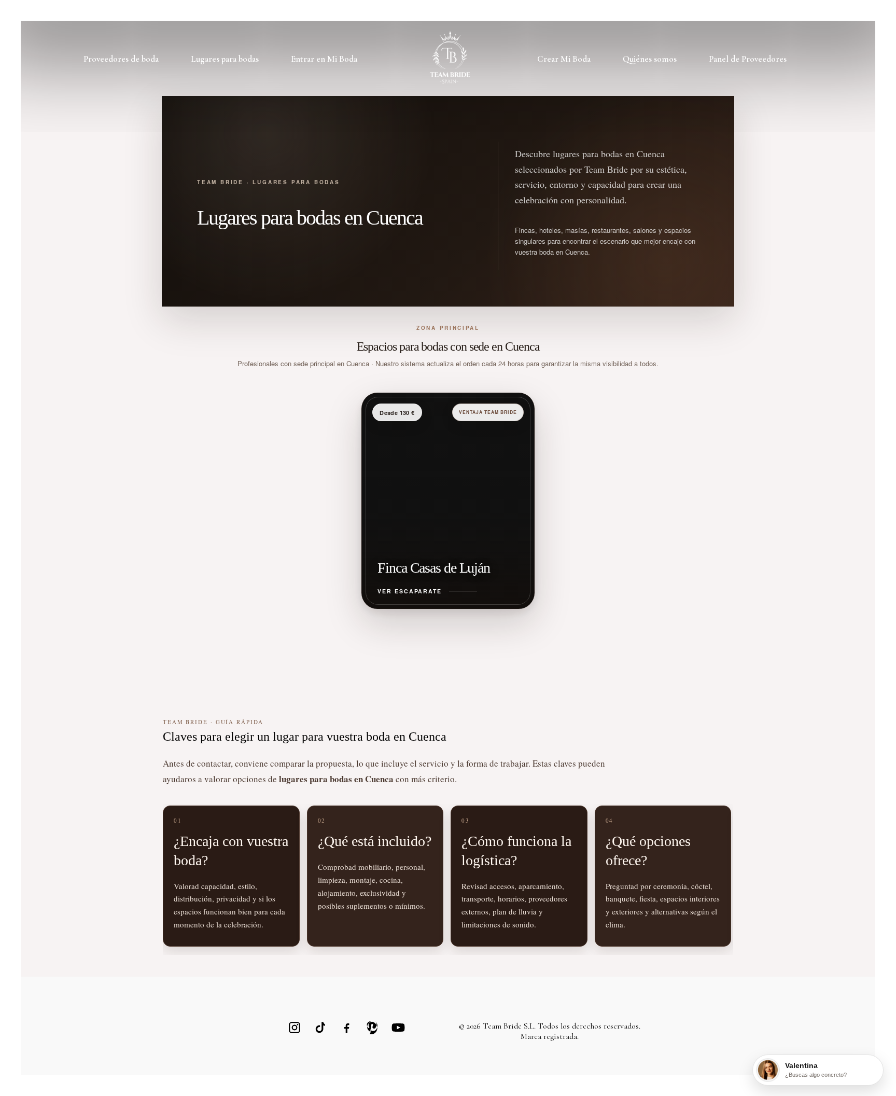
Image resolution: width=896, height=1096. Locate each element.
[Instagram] (294, 1027)
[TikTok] (320, 1027)
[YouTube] (398, 1027)
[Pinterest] (372, 1027)
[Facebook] (346, 1027)
